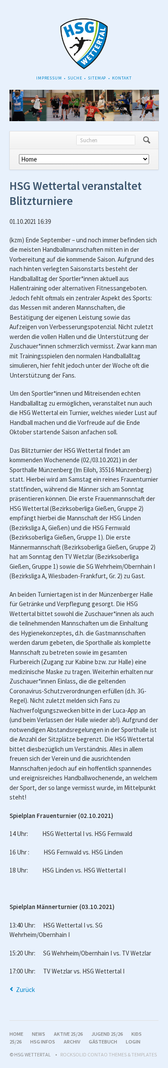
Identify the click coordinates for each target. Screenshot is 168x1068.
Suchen (146, 140)
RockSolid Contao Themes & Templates (108, 1054)
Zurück (25, 990)
